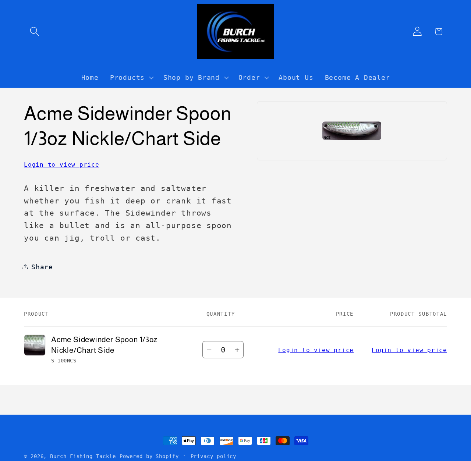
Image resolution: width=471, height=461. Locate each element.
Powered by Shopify (149, 456)
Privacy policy (214, 456)
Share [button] (42, 266)
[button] (34, 31)
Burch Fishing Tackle (83, 456)
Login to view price (61, 164)
